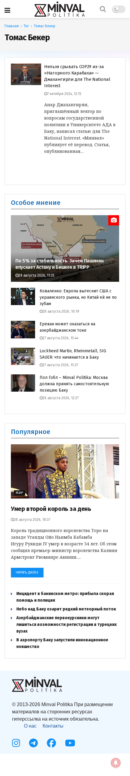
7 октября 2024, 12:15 (64, 94)
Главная (12, 26)
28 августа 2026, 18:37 (32, 520)
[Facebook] (51, 743)
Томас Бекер (44, 26)
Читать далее (27, 572)
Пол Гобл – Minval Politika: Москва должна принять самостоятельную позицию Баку (74, 384)
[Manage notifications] (116, 763)
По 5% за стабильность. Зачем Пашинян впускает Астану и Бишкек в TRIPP (59, 264)
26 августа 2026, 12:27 (61, 398)
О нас (30, 725)
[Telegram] (33, 743)
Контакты (53, 725)
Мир (19, 493)
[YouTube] (70, 743)
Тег (26, 26)
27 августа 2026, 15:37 (60, 365)
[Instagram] (16, 743)
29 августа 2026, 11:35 (36, 275)
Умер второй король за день (51, 508)
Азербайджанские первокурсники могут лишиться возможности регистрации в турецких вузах (66, 624)
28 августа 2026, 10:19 (61, 311)
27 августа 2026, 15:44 (60, 338)
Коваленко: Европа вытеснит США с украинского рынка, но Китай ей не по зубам (78, 297)
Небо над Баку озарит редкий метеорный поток (66, 609)
